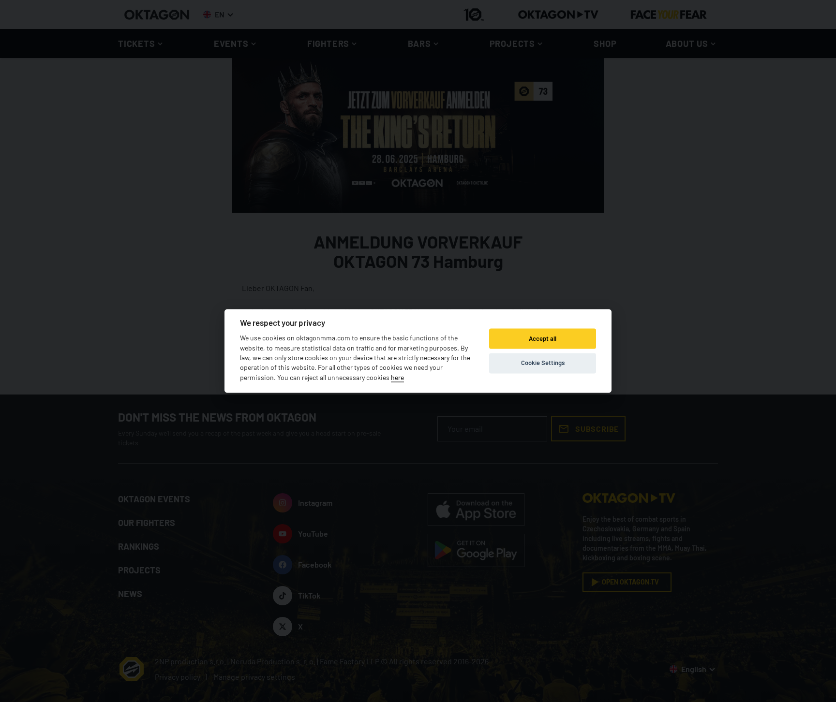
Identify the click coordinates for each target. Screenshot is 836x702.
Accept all (542, 338)
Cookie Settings (543, 362)
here (397, 377)
